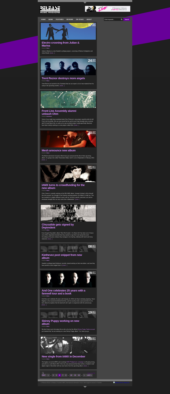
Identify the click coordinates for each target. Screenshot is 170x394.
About (89, 19)
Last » (89, 375)
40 (79, 375)
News (51, 19)
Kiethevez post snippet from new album (62, 256)
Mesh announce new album (59, 150)
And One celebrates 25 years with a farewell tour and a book (63, 292)
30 (75, 375)
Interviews (49, 116)
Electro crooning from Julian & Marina (60, 44)
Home (43, 19)
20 (71, 375)
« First (43, 374)
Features (60, 19)
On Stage (80, 19)
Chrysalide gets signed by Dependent (58, 226)
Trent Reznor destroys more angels (63, 78)
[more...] (52, 53)
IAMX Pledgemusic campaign (74, 362)
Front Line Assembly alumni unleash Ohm (59, 112)
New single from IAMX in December (63, 356)
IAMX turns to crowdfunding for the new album (63, 186)
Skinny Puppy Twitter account (86, 329)
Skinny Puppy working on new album (60, 322)
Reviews (70, 19)
